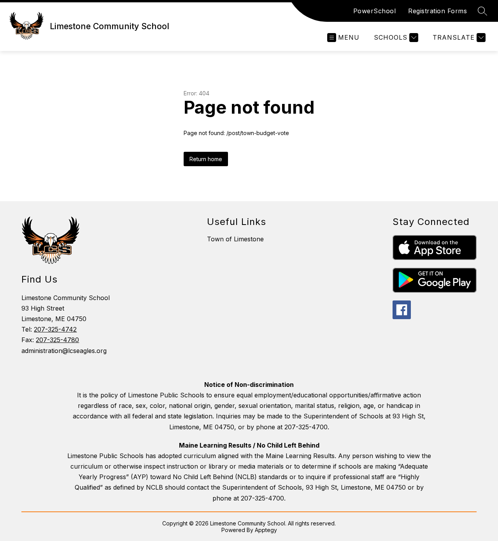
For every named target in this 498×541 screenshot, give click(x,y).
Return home (205, 159)
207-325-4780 (57, 340)
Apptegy (266, 530)
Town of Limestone (235, 239)
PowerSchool (374, 11)
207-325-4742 (55, 329)
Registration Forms (437, 11)
